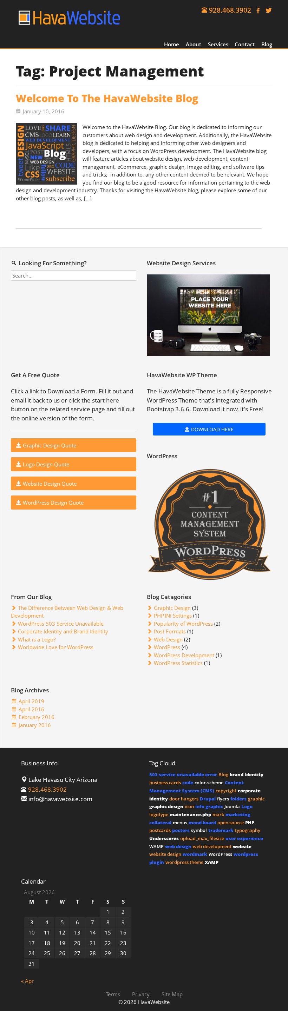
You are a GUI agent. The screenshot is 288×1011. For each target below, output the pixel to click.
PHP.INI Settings (173, 615)
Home (171, 44)
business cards (165, 782)
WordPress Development (184, 655)
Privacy (141, 993)
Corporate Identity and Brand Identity (63, 631)
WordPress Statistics (178, 662)
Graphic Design (172, 607)
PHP (249, 822)
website (242, 846)
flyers (223, 799)
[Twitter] (267, 10)
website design (165, 854)
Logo (247, 806)
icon (189, 806)
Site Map (172, 993)
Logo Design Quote (45, 464)
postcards (160, 830)
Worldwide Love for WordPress (55, 647)
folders (238, 799)
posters (181, 830)
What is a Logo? (36, 639)
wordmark (195, 854)
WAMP (156, 846)
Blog (266, 44)
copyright (226, 790)
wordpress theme (184, 862)
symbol (199, 830)
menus (180, 822)
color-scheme (209, 782)
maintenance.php (190, 814)
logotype (158, 814)
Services (218, 44)
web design (178, 846)
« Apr (27, 980)
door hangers (183, 799)
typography (247, 830)
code (187, 782)
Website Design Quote (49, 483)
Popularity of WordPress (183, 623)
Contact (245, 44)
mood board (202, 822)
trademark (221, 830)
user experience (244, 838)
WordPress (167, 647)
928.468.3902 (230, 10)
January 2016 (35, 725)
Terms (113, 993)
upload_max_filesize (202, 838)
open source (230, 822)
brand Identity (246, 774)
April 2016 (31, 709)
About (193, 44)
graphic (256, 799)
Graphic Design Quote (48, 445)
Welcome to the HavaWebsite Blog (107, 98)
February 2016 (36, 716)
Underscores (164, 838)
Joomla (232, 806)
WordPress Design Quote (52, 502)
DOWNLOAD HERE (212, 429)
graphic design (166, 806)
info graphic (209, 806)
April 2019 (31, 701)
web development (212, 846)
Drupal (208, 799)
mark (218, 814)
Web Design (168, 639)
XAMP (211, 862)
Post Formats (170, 631)
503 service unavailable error (183, 774)
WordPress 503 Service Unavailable (61, 623)
